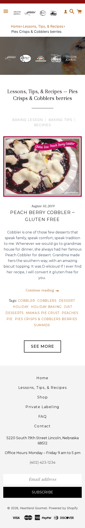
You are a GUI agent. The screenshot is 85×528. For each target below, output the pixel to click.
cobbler (26, 301)
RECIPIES (42, 125)
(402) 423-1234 (42, 462)
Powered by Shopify (63, 508)
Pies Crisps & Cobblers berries (46, 319)
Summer (42, 325)
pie (10, 319)
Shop (42, 397)
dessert (67, 301)
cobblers (47, 301)
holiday (21, 307)
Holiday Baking (46, 307)
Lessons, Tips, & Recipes (43, 26)
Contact (42, 426)
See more (42, 346)
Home (16, 26)
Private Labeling (43, 407)
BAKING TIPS (60, 120)
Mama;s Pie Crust (43, 313)
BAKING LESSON (27, 120)
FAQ (42, 416)
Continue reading (40, 290)
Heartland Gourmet (33, 508)
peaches (70, 313)
